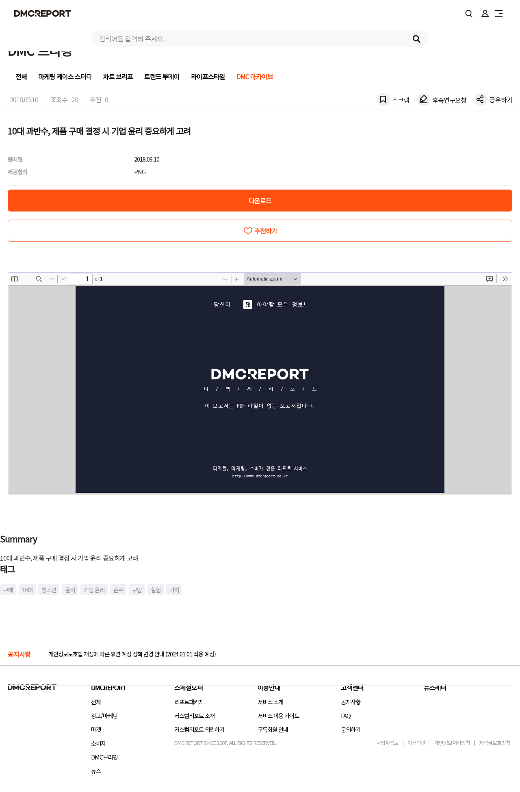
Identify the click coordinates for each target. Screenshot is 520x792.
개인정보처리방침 (452, 743)
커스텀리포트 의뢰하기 (199, 729)
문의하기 (350, 729)
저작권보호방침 (494, 743)
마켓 (96, 729)
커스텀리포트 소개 (194, 715)
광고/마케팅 (104, 715)
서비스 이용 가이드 (278, 715)
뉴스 (96, 770)
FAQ (346, 715)
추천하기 (265, 230)
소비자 (98, 743)
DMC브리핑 (104, 757)
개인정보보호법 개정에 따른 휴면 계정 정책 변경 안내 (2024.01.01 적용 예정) (132, 654)
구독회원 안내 (273, 729)
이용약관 (416, 743)
